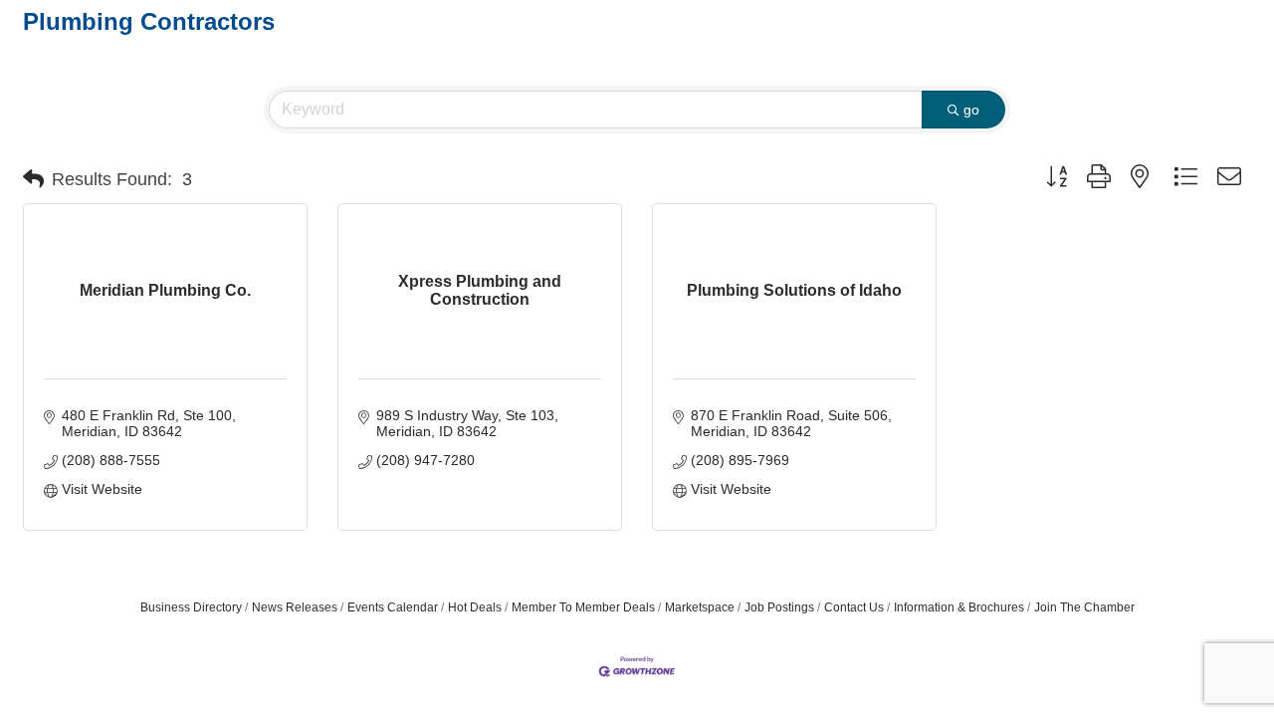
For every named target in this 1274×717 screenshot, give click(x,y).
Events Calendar (392, 607)
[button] (33, 179)
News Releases (294, 607)
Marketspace (700, 607)
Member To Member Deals (583, 607)
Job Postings (779, 607)
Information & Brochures (959, 607)
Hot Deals (475, 607)
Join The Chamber (1084, 607)
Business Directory (191, 607)
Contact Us (854, 607)
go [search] (971, 110)
